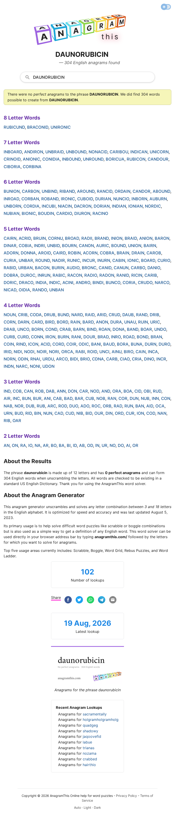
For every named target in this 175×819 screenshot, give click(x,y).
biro (128, 351)
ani (47, 398)
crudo (145, 282)
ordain (122, 191)
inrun (44, 275)
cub (89, 398)
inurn (103, 260)
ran (112, 398)
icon (33, 344)
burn (63, 336)
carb (112, 359)
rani (76, 336)
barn (79, 329)
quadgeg (90, 725)
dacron (82, 206)
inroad (11, 198)
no (113, 445)
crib (23, 314)
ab (82, 445)
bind (91, 329)
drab (9, 329)
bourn (69, 245)
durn (150, 344)
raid (90, 314)
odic (84, 344)
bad (68, 398)
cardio (64, 213)
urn (8, 413)
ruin (143, 322)
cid (137, 391)
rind (21, 344)
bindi (98, 282)
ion (140, 413)
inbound (71, 159)
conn (37, 336)
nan (161, 413)
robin (74, 252)
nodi (29, 351)
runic (73, 260)
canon (86, 245)
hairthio (89, 764)
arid (101, 314)
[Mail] (113, 600)
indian (119, 206)
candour (158, 159)
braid (131, 238)
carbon (30, 191)
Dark (97, 807)
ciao (125, 359)
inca (153, 351)
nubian (11, 213)
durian (103, 198)
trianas (88, 748)
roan (104, 329)
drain (137, 252)
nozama (89, 753)
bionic (29, 213)
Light (87, 807)
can (28, 391)
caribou (119, 151)
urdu (48, 359)
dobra (11, 275)
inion (116, 238)
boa (128, 391)
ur (104, 445)
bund (63, 314)
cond (51, 329)
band (132, 329)
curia (10, 260)
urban (25, 267)
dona (119, 329)
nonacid (98, 151)
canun (121, 267)
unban (56, 289)
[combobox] (87, 76)
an (7, 445)
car (83, 391)
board (148, 260)
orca (67, 351)
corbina (32, 166)
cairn (10, 238)
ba (61, 445)
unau (130, 322)
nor (19, 406)
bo (54, 445)
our (98, 413)
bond (142, 336)
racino (100, 213)
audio (73, 267)
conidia (51, 159)
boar (146, 329)
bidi (74, 359)
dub (30, 406)
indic (54, 282)
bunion (12, 191)
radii (86, 238)
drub (49, 314)
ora (116, 391)
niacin (65, 206)
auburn (158, 198)
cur (130, 413)
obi (147, 391)
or (135, 445)
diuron (82, 213)
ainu (116, 351)
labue (87, 742)
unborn (12, 206)
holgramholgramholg (100, 719)
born (37, 329)
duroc (28, 275)
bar (79, 398)
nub (145, 398)
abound (161, 191)
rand (141, 314)
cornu (55, 238)
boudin (46, 213)
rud (157, 391)
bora (123, 344)
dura (116, 322)
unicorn (159, 151)
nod (94, 391)
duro (164, 344)
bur (37, 398)
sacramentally (95, 714)
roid (92, 351)
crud (114, 314)
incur (88, 260)
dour (89, 336)
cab (57, 398)
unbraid (54, 151)
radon (106, 275)
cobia (25, 245)
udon (48, 366)
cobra (107, 252)
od (90, 445)
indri (39, 245)
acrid (25, 238)
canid (105, 267)
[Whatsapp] (90, 600)
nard (77, 314)
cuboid (85, 198)
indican (138, 151)
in (97, 445)
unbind (49, 191)
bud (19, 413)
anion (145, 238)
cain (141, 351)
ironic (68, 198)
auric (102, 245)
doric (10, 282)
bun (26, 398)
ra (23, 445)
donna (28, 252)
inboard (13, 151)
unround (93, 159)
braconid (37, 127)
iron (50, 336)
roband (50, 198)
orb (107, 406)
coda (36, 314)
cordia (31, 206)
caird (59, 252)
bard (88, 322)
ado (84, 406)
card (37, 322)
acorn (90, 252)
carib (150, 275)
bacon (42, 267)
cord (58, 344)
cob (17, 391)
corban (30, 198)
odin (23, 359)
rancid (104, 191)
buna (136, 344)
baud (109, 344)
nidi (18, 351)
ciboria (12, 166)
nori (54, 351)
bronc (89, 267)
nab (8, 406)
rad (118, 406)
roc (96, 406)
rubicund (14, 127)
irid (7, 351)
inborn (139, 198)
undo (160, 329)
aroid (44, 252)
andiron (33, 151)
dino (149, 359)
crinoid (12, 159)
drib (154, 314)
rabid (10, 267)
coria (129, 282)
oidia (24, 289)
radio (90, 275)
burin (58, 267)
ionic (133, 260)
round (42, 260)
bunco (113, 282)
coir (71, 344)
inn (155, 398)
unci (104, 351)
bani (96, 344)
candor (141, 191)
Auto (77, 807)
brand (102, 238)
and (105, 391)
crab (65, 329)
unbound (76, 151)
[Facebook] (68, 600)
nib (79, 413)
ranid (122, 275)
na (38, 445)
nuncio (121, 198)
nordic (153, 206)
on (15, 445)
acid (45, 344)
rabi (80, 351)
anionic (31, 159)
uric (155, 322)
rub (41, 406)
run (128, 406)
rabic (59, 275)
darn (23, 322)
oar (17, 420)
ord (119, 413)
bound (118, 245)
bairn (150, 245)
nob (100, 398)
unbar (26, 260)
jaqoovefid (92, 736)
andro (83, 282)
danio (153, 267)
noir (42, 351)
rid (28, 413)
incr (161, 359)
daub (128, 314)
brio (85, 359)
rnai (35, 359)
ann (61, 391)
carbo (138, 267)
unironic (61, 127)
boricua (115, 159)
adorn (11, 252)
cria (137, 359)
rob (39, 391)
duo (73, 406)
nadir (58, 260)
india (41, 282)
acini (67, 282)
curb (9, 336)
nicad (10, 289)
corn (9, 322)
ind (7, 391)
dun (134, 398)
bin (37, 413)
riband (67, 191)
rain (75, 322)
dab (50, 391)
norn (9, 359)
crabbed (90, 759)
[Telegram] (102, 600)
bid (88, 413)
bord (62, 322)
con (165, 398)
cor (122, 398)
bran (156, 336)
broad (72, 238)
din (109, 413)
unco (23, 329)
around (86, 191)
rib (7, 420)
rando (39, 289)
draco (26, 282)
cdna (98, 359)
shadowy (90, 731)
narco (162, 282)
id (75, 445)
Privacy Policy (126, 796)
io (30, 445)
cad (58, 413)
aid (149, 406)
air (7, 398)
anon (102, 322)
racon (74, 275)
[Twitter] (79, 600)
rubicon (136, 159)
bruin (39, 238)
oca (160, 406)
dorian (102, 206)
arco (62, 359)
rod (62, 406)
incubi (49, 206)
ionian (135, 206)
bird (49, 322)
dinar (10, 245)
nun (47, 413)
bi (69, 445)
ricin (136, 275)
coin (9, 344)
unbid (53, 245)
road (128, 336)
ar (46, 445)
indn (9, 366)
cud (69, 413)
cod (150, 413)
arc (51, 406)
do (121, 445)
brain (123, 252)
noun (10, 314)
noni (35, 366)
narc (22, 366)
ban (139, 406)
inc (16, 398)
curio (163, 260)
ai (128, 445)
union (134, 245)
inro (116, 336)
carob (154, 252)
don (72, 391)
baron (162, 238)
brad (103, 336)
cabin (118, 260)
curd (23, 336)
